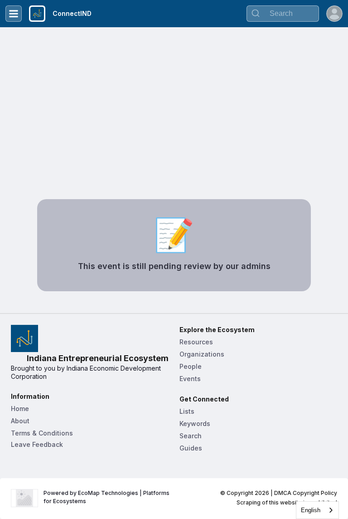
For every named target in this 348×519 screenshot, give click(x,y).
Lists (186, 411)
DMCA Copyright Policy (305, 493)
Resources (196, 342)
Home (20, 408)
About (20, 421)
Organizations (201, 354)
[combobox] (317, 510)
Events (190, 378)
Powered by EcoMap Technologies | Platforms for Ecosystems (107, 497)
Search (190, 436)
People (190, 366)
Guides (190, 448)
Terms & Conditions (42, 433)
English (310, 510)
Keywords (194, 423)
